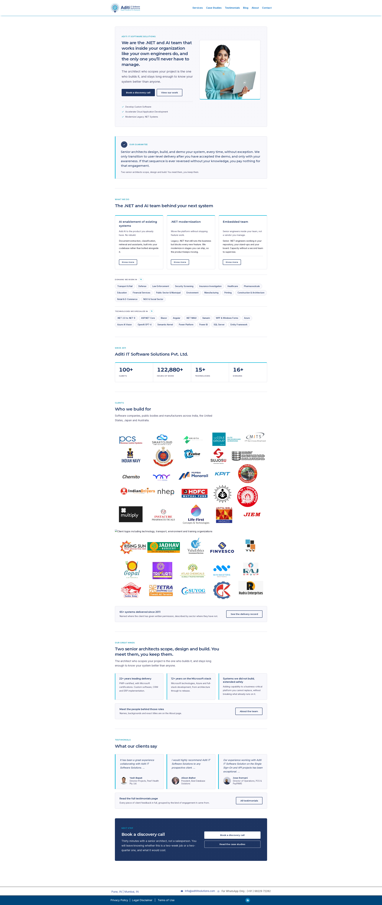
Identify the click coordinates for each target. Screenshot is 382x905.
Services (197, 7)
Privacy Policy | (120, 900)
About (255, 7)
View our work (169, 92)
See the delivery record (244, 614)
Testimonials (232, 7)
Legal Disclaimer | (144, 900)
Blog (245, 7)
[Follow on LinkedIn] (247, 900)
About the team (249, 711)
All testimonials (249, 800)
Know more (128, 262)
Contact (267, 7)
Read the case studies (232, 844)
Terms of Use (166, 900)
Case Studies (214, 7)
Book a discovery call (138, 92)
